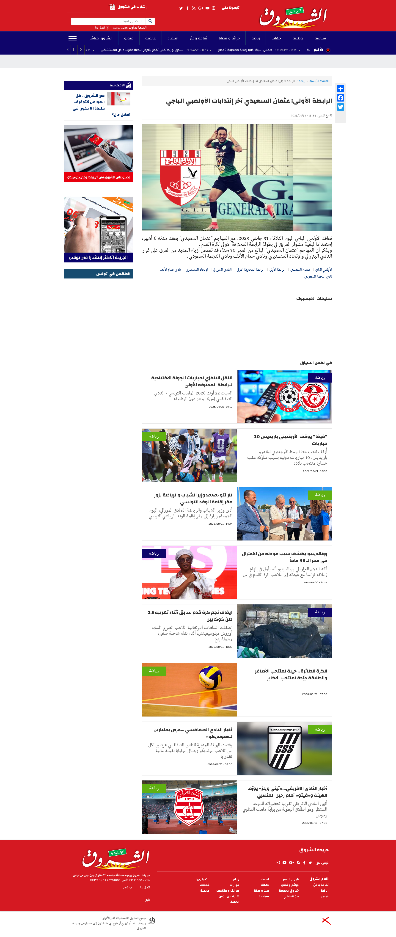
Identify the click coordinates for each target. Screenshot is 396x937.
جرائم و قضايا (229, 38)
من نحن (127, 887)
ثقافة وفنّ (198, 38)
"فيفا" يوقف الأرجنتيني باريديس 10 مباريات (290, 440)
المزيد (73, 39)
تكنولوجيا (202, 879)
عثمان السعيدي (300, 270)
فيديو (129, 38)
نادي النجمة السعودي (318, 277)
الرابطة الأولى (277, 270)
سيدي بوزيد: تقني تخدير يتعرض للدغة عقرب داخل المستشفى (185, 50)
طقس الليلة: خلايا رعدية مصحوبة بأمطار (289, 50)
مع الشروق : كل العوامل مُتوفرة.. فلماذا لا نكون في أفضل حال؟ (101, 105)
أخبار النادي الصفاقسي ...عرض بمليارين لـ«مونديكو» (193, 733)
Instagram (213, 8)
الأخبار (318, 49)
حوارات (234, 885)
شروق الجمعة (289, 890)
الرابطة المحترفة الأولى (250, 270)
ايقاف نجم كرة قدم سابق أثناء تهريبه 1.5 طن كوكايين (190, 615)
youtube (207, 8)
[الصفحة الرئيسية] (295, 14)
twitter (181, 8)
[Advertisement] (98, 348)
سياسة (320, 38)
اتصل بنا (100, 28)
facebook (187, 8)
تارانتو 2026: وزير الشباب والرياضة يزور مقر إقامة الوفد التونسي (193, 498)
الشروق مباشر (100, 38)
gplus (200, 8)
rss (193, 8)
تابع (147, 900)
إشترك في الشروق (132, 7)
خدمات (204, 885)
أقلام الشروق (319, 879)
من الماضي (291, 896)
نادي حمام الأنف (170, 270)
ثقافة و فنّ (321, 885)
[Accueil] (114, 858)
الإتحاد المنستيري (197, 270)
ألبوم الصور (291, 879)
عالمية (150, 38)
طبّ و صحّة (261, 890)
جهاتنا (276, 38)
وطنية (298, 38)
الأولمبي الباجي (323, 270)
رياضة (255, 38)
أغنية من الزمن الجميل (229, 899)
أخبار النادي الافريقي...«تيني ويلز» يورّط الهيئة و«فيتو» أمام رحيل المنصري (287, 791)
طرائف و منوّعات (227, 890)
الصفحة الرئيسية (319, 80)
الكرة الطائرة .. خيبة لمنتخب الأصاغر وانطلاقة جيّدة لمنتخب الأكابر (291, 674)
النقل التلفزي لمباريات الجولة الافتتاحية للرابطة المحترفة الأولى (191, 381)
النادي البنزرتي (222, 270)
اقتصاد (173, 38)
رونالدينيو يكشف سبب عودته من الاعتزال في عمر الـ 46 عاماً (284, 557)
